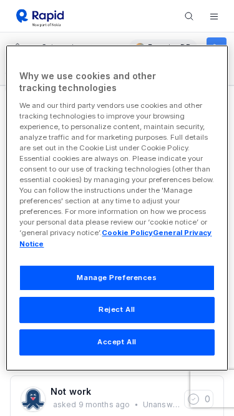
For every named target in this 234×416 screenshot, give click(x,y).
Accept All (117, 341)
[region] (117, 208)
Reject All (117, 310)
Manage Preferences (117, 277)
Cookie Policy (127, 233)
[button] (214, 16)
